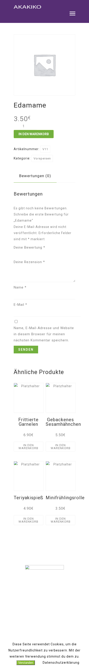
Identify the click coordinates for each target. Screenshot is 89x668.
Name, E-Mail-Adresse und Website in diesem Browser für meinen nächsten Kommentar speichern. (44, 334)
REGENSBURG (44, 603)
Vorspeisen (42, 158)
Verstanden (25, 662)
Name (20, 287)
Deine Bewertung (29, 247)
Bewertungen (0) (35, 176)
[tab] (35, 175)
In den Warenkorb (33, 134)
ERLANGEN (44, 609)
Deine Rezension (29, 262)
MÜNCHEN (44, 597)
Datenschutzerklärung (61, 662)
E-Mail (20, 305)
